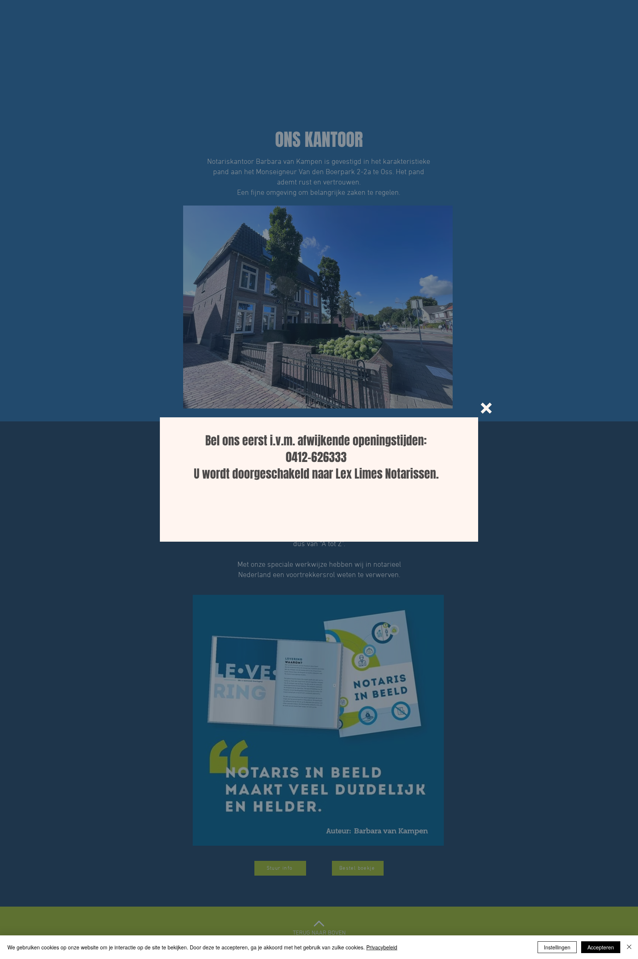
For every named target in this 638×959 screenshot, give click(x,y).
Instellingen (557, 947)
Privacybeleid (381, 947)
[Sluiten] (629, 947)
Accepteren (600, 947)
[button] (486, 408)
